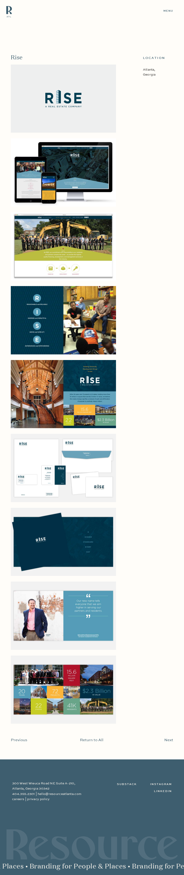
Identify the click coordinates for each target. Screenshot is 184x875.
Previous (19, 740)
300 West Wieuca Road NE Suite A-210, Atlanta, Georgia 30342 (43, 786)
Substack (127, 784)
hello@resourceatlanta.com (60, 794)
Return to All (91, 740)
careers (18, 799)
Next (168, 740)
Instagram (161, 784)
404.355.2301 (23, 794)
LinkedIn (163, 791)
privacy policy (38, 799)
